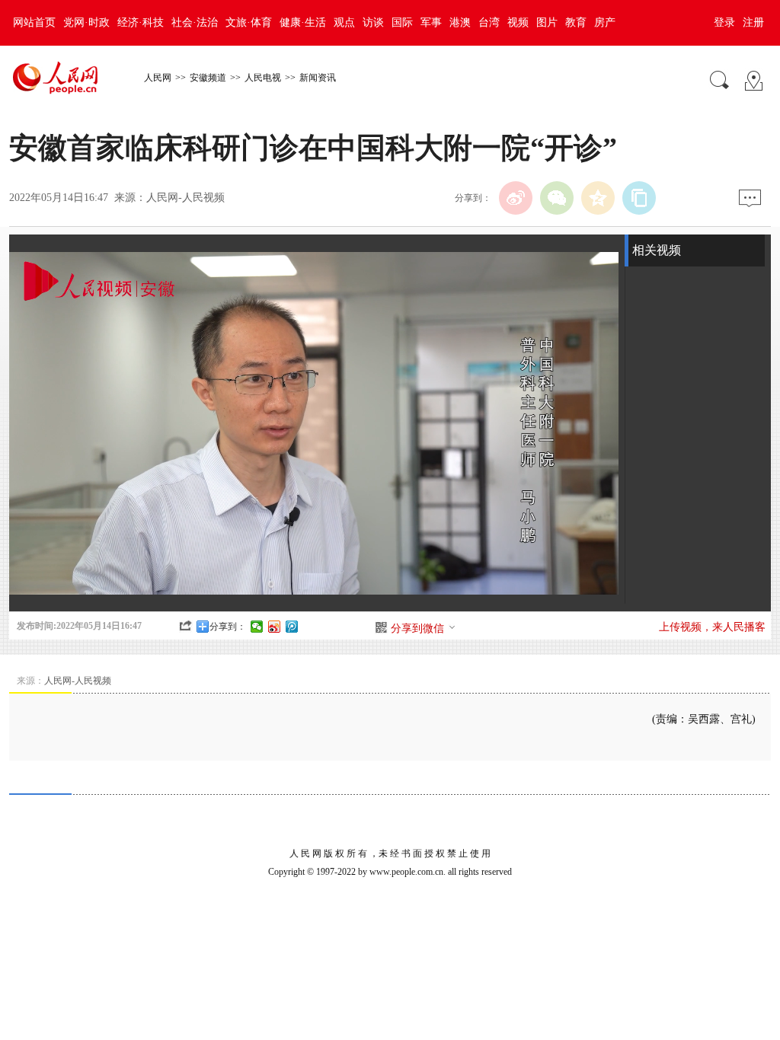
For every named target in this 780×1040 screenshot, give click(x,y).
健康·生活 (303, 22)
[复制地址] (639, 198)
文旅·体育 (248, 22)
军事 (431, 22)
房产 (604, 22)
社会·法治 (194, 22)
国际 (402, 22)
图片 (547, 22)
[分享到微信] (257, 626)
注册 (753, 22)
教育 (576, 22)
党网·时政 (86, 22)
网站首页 (34, 22)
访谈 (373, 22)
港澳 (460, 22)
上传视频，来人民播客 (712, 627)
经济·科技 (140, 22)
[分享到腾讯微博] (292, 626)
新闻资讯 (317, 77)
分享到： (227, 626)
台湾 (489, 22)
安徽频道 (208, 77)
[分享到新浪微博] (274, 626)
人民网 (157, 77)
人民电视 (263, 77)
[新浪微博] (515, 198)
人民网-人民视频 (185, 197)
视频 (518, 22)
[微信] (557, 198)
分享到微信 (417, 628)
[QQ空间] (598, 198)
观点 (344, 22)
